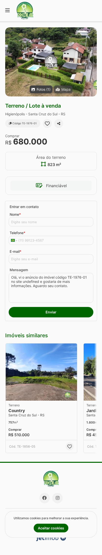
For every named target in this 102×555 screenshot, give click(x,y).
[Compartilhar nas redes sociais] (58, 123)
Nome (15, 214)
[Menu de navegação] (7, 10)
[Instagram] (57, 498)
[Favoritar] (47, 123)
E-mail (15, 251)
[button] (51, 61)
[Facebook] (44, 498)
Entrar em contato (24, 207)
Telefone (17, 233)
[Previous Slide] (89, 372)
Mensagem (19, 270)
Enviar (51, 312)
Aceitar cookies (51, 528)
